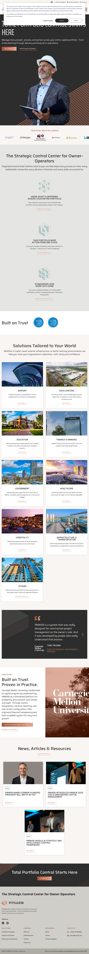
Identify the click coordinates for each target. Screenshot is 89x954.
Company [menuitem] (27, 928)
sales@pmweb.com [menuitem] (76, 935)
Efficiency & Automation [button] (43, 299)
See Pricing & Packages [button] (27, 48)
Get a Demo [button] (8, 49)
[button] (82, 632)
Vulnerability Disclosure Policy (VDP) (75, 951)
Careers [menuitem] (26, 939)
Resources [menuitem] (49, 928)
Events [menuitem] (47, 935)
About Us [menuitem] (27, 932)
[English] (51, 2)
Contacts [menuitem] (71, 928)
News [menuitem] (47, 932)
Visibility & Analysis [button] (44, 209)
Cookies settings (48, 20)
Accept (62, 20)
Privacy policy (58, 951)
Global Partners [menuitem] (28, 935)
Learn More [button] (21, 403)
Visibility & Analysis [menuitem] (8, 932)
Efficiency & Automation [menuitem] (9, 939)
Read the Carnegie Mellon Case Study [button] (17, 725)
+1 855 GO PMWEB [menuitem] (60, 2)
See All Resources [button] (44, 754)
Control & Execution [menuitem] (8, 935)
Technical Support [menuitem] (73, 2)
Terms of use (49, 951)
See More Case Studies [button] (9, 729)
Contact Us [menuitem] (84, 2)
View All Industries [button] (21, 596)
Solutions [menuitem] (6, 928)
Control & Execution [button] (43, 253)
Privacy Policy (69, 10)
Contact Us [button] (43, 878)
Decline (76, 20)
